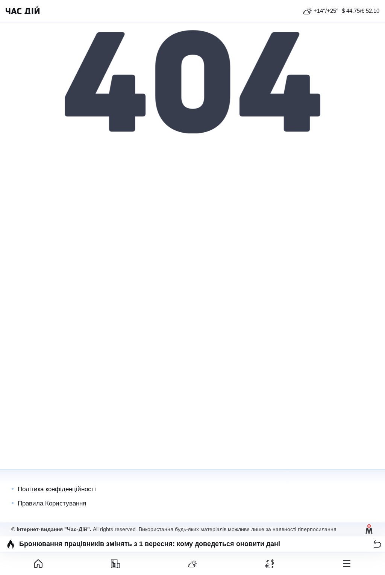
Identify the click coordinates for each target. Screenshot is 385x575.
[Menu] (346, 563)
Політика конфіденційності (57, 489)
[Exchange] (269, 563)
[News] (115, 563)
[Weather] (192, 563)
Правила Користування (52, 503)
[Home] (38, 563)
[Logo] (22, 11)
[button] (377, 544)
